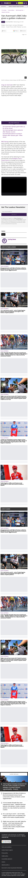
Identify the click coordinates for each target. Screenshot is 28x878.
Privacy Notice (19, 219)
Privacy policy (5, 853)
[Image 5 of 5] (23, 56)
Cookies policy (5, 856)
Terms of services (17, 218)
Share (5, 30)
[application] (14, 185)
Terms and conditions (7, 847)
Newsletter (24, 30)
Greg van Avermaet (6, 85)
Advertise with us (6, 865)
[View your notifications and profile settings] (16, 3)
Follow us (16, 30)
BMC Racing (4, 141)
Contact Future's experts (7, 850)
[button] (26, 3)
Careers (3, 862)
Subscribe (20, 3)
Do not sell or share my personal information (12, 867)
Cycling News (10, 21)
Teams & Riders (11, 10)
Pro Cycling (4, 10)
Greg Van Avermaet (5, 12)
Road (3, 234)
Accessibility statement (7, 859)
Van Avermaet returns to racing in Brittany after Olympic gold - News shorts (12, 135)
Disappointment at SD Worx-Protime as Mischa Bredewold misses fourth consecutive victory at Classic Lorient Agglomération (14, 796)
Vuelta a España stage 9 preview (16, 6)
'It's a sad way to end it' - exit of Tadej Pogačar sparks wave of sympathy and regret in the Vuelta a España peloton (14, 815)
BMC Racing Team (19, 10)
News (3, 22)
